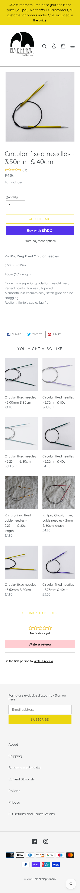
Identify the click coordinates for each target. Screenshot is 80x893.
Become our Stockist (25, 767)
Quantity (12, 197)
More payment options (40, 241)
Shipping (15, 756)
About (13, 744)
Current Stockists (22, 779)
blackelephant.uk (45, 879)
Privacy (14, 802)
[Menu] (72, 45)
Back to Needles (43, 613)
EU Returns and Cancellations (32, 814)
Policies (14, 791)
